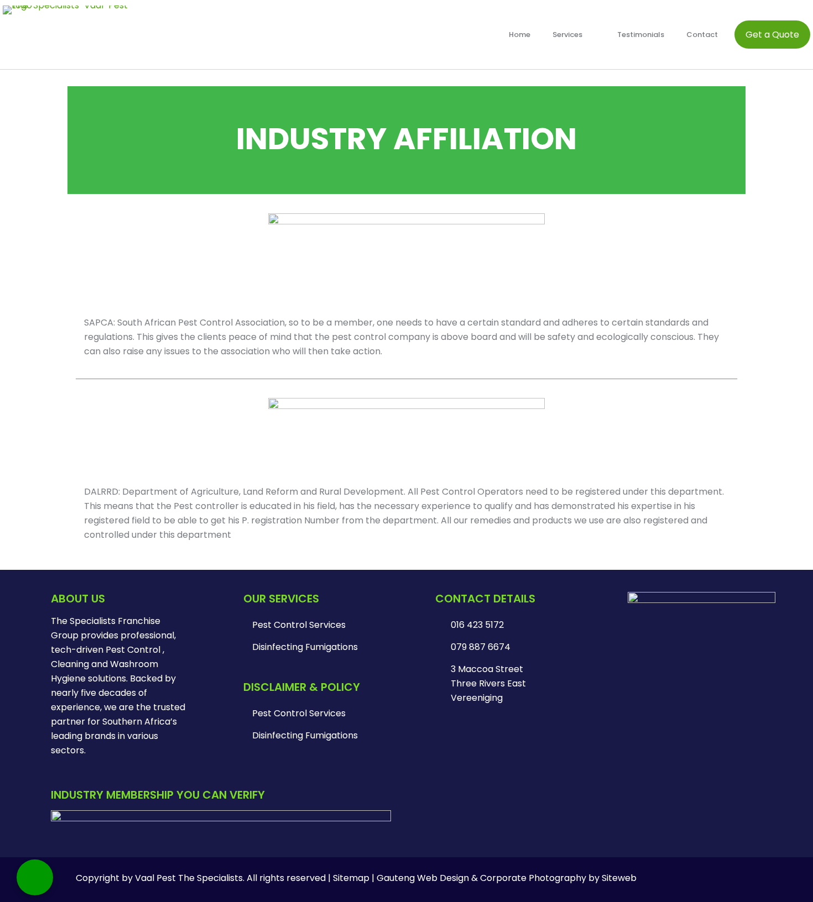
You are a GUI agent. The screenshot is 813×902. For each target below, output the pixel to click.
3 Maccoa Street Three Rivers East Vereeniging (488, 683)
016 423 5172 (477, 624)
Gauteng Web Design (423, 878)
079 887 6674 (480, 647)
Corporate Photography (533, 878)
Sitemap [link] (351, 878)
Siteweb (619, 878)
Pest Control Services (299, 624)
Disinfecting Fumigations (305, 647)
